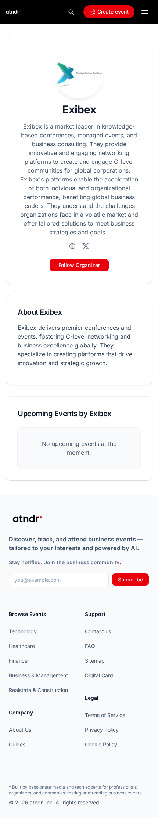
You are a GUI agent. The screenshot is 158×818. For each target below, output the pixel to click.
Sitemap (95, 660)
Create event (113, 11)
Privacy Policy (102, 730)
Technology (23, 631)
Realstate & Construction (38, 690)
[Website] (72, 246)
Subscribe (130, 579)
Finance (18, 660)
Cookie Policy (101, 744)
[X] (85, 246)
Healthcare (22, 646)
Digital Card (99, 675)
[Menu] (144, 11)
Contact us (98, 631)
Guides (17, 744)
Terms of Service (105, 715)
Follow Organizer (79, 265)
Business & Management (38, 675)
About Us (20, 730)
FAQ (90, 646)
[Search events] (71, 11)
